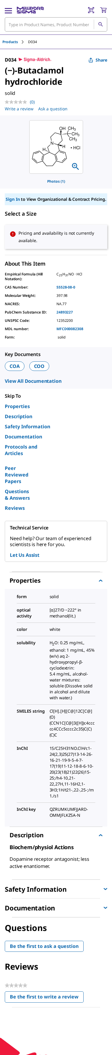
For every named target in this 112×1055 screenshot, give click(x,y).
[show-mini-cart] (103, 10)
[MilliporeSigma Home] (30, 10)
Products (10, 41)
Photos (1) (56, 181)
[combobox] (56, 24)
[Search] (100, 24)
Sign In (13, 199)
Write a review (19, 109)
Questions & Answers (17, 494)
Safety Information (27, 426)
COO (39, 366)
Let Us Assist (24, 555)
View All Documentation (33, 381)
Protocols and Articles (21, 450)
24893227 (64, 312)
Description (18, 416)
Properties (17, 406)
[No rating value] (17, 102)
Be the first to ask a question (44, 946)
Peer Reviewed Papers (16, 475)
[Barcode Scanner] (91, 10)
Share (101, 60)
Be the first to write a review (47, 998)
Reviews (15, 508)
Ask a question (52, 109)
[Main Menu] (8, 10)
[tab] (15, 42)
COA (15, 366)
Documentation (23, 436)
